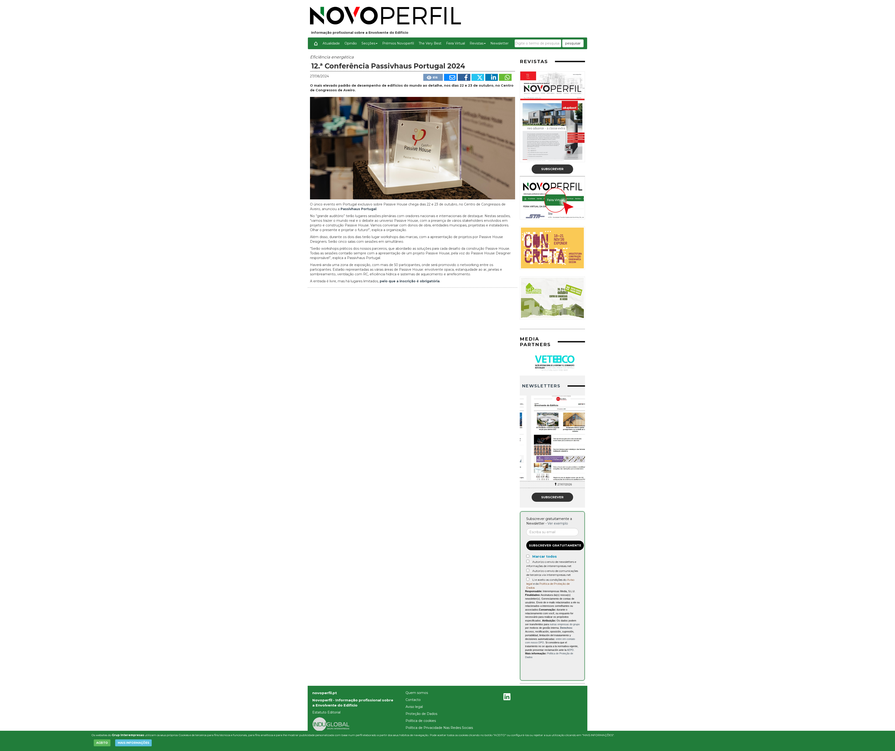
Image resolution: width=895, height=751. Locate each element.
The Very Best (430, 43)
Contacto (413, 700)
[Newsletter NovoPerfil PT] (552, 438)
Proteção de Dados (421, 714)
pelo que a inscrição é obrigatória (410, 281)
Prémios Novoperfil (398, 43)
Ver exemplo (557, 523)
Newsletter (499, 43)
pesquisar (573, 43)
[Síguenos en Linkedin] (506, 697)
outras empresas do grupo (565, 624)
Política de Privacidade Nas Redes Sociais (439, 728)
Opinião (350, 43)
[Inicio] (315, 43)
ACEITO (102, 742)
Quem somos (417, 693)
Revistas (476, 43)
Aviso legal (414, 707)
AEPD (570, 650)
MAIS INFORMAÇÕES (133, 742)
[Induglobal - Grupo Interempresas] (331, 724)
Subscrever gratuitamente (555, 545)
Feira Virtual (455, 43)
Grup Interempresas (128, 735)
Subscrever (552, 169)
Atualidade (331, 43)
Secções (368, 43)
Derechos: (566, 627)
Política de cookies (421, 721)
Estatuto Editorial (326, 712)
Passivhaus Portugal (358, 209)
